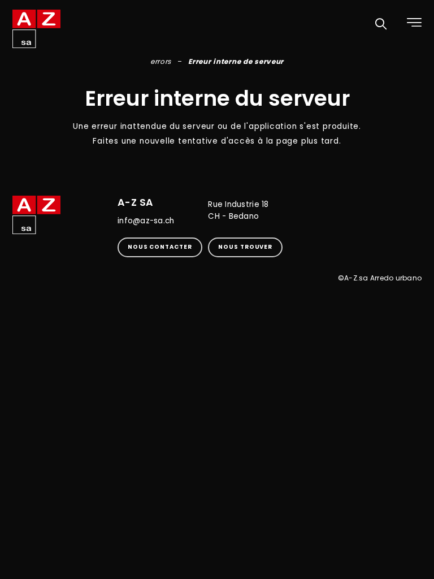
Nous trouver (245, 247)
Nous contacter (160, 247)
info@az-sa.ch (146, 220)
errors (160, 61)
